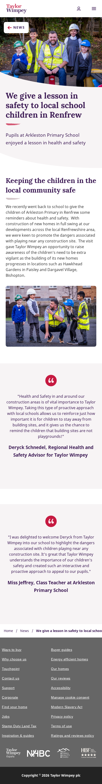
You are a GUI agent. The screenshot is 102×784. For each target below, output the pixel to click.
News (19, 27)
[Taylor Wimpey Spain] (13, 753)
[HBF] (88, 753)
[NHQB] (63, 753)
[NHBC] (38, 753)
